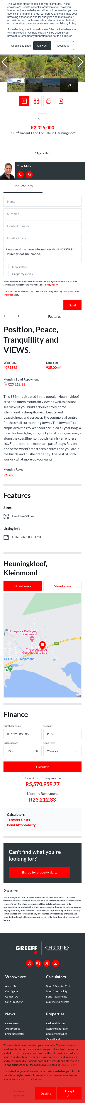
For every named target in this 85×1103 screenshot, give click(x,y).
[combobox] (67, 751)
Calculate (42, 767)
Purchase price (12, 725)
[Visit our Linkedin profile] (38, 963)
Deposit (48, 725)
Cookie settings (19, 1093)
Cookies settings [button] (21, 45)
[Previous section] (5, 316)
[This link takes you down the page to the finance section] (5, 384)
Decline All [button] (63, 45)
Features (54, 316)
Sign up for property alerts (39, 872)
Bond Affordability (21, 825)
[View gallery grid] (36, 101)
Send (72, 305)
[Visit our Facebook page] (29, 963)
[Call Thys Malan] (20, 174)
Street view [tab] (62, 586)
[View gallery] (24, 101)
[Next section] (17, 316)
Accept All (69, 1093)
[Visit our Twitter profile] (46, 963)
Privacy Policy (51, 284)
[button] (4, 62)
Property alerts (22, 274)
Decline (46, 1093)
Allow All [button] (42, 45)
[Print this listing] (48, 101)
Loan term (49, 742)
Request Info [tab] (23, 186)
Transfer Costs (18, 819)
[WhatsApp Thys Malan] (29, 174)
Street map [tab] (22, 586)
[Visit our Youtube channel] (55, 963)
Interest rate (10, 742)
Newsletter (19, 267)
